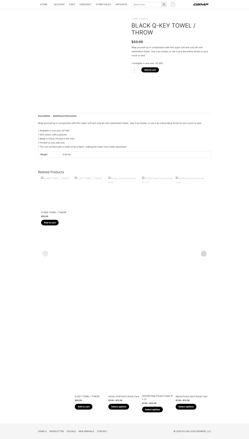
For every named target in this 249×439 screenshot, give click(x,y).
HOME (134, 18)
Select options (118, 406)
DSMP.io (42, 431)
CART (72, 4)
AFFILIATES (121, 4)
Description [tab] (44, 116)
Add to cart (150, 70)
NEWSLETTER (56, 431)
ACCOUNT (59, 4)
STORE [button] (43, 4)
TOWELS (143, 18)
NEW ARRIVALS (86, 431)
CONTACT (102, 431)
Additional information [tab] (65, 116)
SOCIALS (71, 431)
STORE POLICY (103, 4)
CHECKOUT (85, 4)
